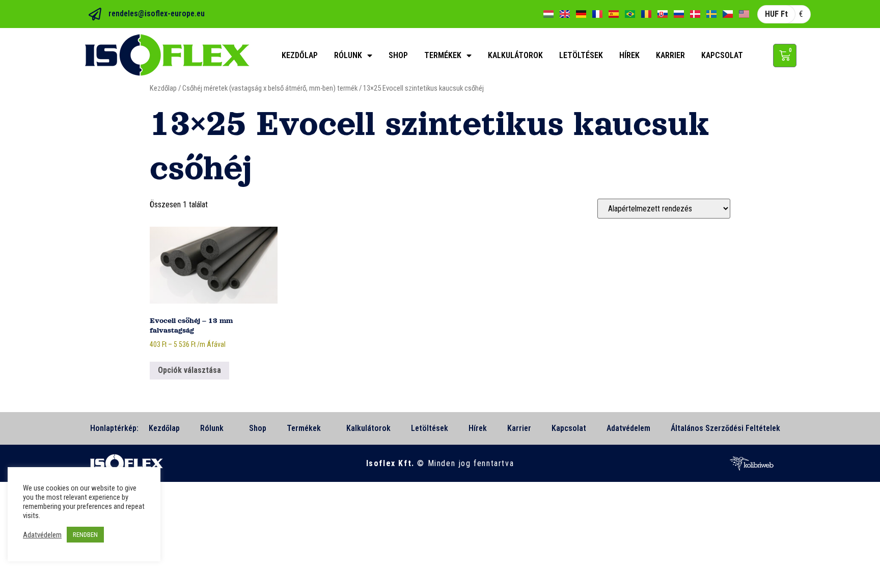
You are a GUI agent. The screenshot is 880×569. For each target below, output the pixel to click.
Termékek (442, 55)
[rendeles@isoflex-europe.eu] (95, 14)
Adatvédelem (628, 428)
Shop (398, 55)
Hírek (629, 55)
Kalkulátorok (515, 55)
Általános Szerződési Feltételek (725, 428)
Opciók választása (189, 370)
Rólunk (348, 55)
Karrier (670, 55)
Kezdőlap (300, 55)
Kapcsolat (722, 55)
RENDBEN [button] (85, 534)
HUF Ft (776, 14)
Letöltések (581, 55)
